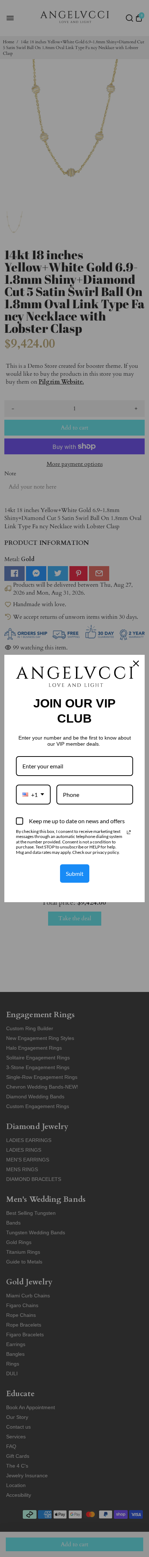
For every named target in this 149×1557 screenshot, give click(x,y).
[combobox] (33, 794)
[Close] (136, 663)
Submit (75, 873)
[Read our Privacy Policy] (128, 832)
